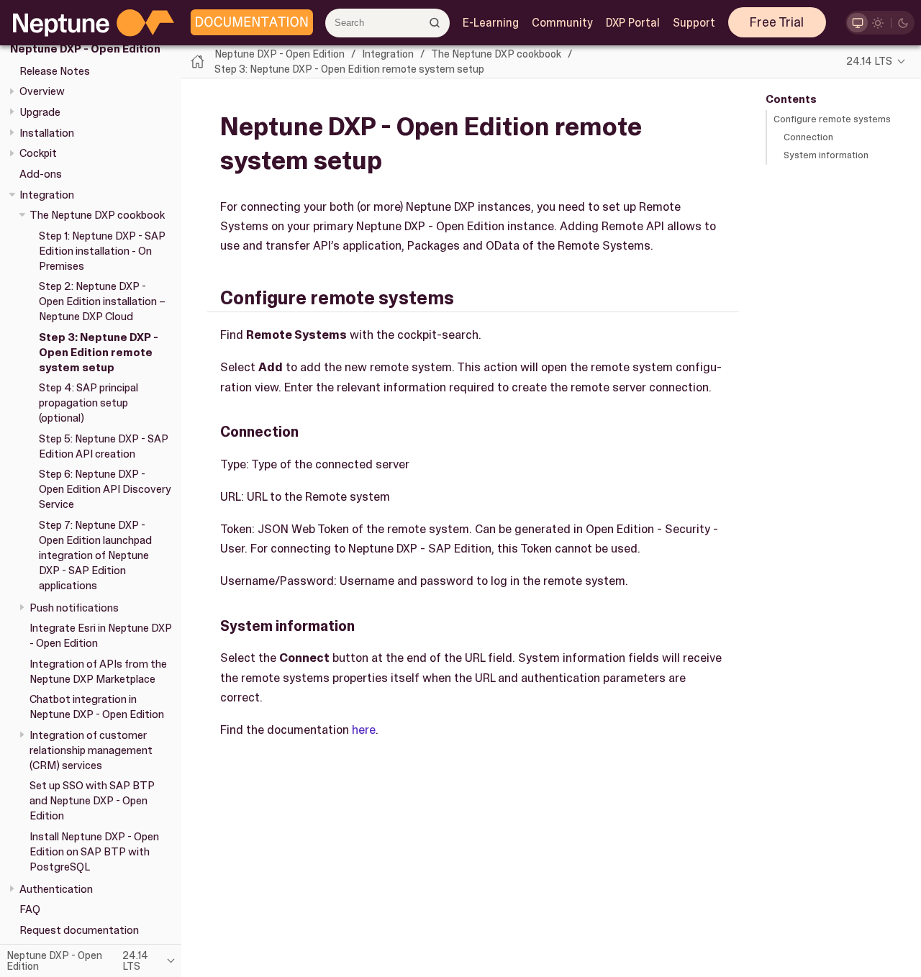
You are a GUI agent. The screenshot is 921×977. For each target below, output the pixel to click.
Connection (808, 137)
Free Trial (777, 22)
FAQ (29, 909)
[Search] (435, 23)
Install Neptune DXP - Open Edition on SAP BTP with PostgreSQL (94, 852)
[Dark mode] (903, 23)
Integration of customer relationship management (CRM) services (91, 750)
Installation (46, 132)
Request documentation (79, 930)
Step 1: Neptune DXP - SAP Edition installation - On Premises (102, 251)
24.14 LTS (869, 61)
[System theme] (857, 22)
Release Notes (54, 70)
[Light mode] (878, 22)
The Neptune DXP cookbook (97, 215)
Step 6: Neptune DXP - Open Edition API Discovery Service (105, 489)
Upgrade (39, 112)
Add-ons (40, 174)
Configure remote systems (832, 119)
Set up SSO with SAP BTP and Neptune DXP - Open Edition (92, 800)
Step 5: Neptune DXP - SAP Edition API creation (103, 446)
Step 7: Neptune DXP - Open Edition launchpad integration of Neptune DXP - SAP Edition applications (95, 555)
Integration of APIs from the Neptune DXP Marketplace (98, 671)
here (364, 729)
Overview (42, 91)
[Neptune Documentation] (248, 23)
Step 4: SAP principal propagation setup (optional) (88, 403)
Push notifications (74, 607)
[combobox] (387, 23)
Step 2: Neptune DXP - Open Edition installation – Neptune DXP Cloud (102, 301)
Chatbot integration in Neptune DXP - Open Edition (97, 707)
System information (826, 155)
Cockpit (38, 153)
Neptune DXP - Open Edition (85, 49)
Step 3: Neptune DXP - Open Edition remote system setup (98, 352)
